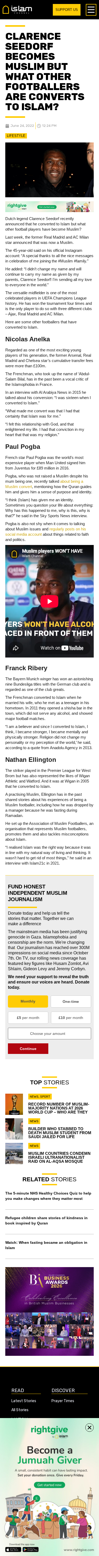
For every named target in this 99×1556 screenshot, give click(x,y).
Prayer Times (62, 1401)
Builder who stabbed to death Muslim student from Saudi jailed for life (59, 1132)
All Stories (20, 1410)
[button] (89, 1427)
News (34, 1096)
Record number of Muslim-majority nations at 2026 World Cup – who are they (58, 1108)
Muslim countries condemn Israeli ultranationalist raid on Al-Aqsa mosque (59, 1157)
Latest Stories (23, 1401)
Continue (28, 1049)
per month (28, 1018)
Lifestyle (16, 136)
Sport (45, 1096)
